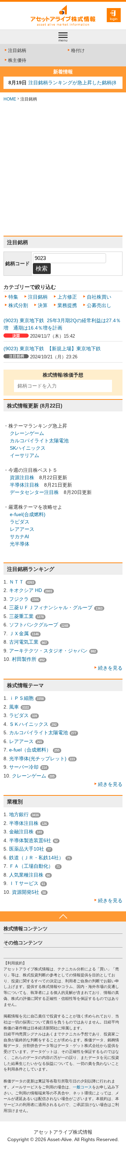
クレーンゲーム (27, 433)
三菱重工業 (21, 616)
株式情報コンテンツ (26, 928)
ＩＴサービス (23, 883)
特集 (13, 297)
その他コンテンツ (23, 942)
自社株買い (99, 297)
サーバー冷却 (23, 767)
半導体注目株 (24, 485)
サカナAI (19, 536)
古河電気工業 (23, 642)
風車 (14, 707)
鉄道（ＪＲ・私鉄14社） (36, 857)
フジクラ (19, 599)
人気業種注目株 (26, 875)
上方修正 (67, 297)
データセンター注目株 (34, 492)
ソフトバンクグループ (33, 624)
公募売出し (99, 305)
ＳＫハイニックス (28, 724)
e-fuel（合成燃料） (30, 750)
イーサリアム (24, 455)
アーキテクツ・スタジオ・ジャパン (48, 650)
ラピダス (19, 522)
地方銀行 (19, 814)
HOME (10, 99)
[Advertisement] (63, 169)
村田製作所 (24, 659)
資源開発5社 (25, 892)
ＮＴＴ (16, 582)
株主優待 (17, 60)
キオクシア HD (25, 590)
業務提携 (67, 305)
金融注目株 (21, 831)
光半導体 (19, 544)
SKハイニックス (28, 448)
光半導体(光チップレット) (37, 758)
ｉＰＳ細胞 (21, 698)
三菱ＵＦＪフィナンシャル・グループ (50, 607)
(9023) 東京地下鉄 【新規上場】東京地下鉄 (52, 348)
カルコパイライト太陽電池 (39, 440)
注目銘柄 (17, 50)
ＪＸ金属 (19, 633)
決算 (43, 305)
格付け (78, 50)
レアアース (22, 529)
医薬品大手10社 (26, 849)
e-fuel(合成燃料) (28, 514)
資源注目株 (22, 477)
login (114, 19)
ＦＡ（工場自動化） (31, 866)
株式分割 (18, 305)
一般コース (82, 1087)
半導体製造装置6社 (30, 840)
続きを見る (110, 668)
